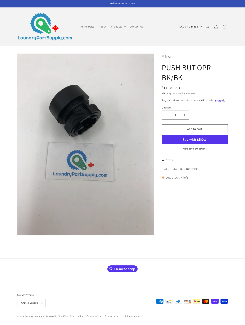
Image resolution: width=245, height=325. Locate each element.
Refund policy (76, 316)
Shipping (167, 93)
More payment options (195, 148)
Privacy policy (94, 316)
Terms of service (113, 316)
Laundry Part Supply (35, 316)
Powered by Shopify (56, 316)
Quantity (166, 107)
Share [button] (169, 159)
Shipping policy (132, 316)
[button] (118, 27)
